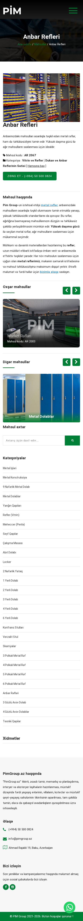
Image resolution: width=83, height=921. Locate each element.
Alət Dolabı (9, 552)
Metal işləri (9, 468)
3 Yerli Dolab (10, 599)
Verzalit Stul (10, 636)
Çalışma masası (13, 543)
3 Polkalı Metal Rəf (14, 655)
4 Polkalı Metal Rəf (14, 665)
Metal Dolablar (12, 496)
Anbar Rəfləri (11, 693)
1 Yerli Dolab (10, 580)
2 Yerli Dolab (10, 590)
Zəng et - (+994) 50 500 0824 (30, 176)
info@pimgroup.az (20, 838)
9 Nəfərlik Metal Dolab (16, 486)
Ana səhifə (24, 44)
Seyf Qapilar (10, 533)
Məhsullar (40, 44)
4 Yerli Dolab (10, 608)
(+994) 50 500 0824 (20, 829)
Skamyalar (9, 646)
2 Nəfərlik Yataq (13, 571)
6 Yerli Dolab (10, 618)
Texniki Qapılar (12, 721)
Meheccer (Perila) (14, 524)
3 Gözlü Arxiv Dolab (14, 702)
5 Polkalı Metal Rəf (14, 674)
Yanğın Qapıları (12, 505)
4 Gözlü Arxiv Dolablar (16, 711)
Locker (7, 561)
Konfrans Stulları (13, 627)
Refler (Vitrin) (11, 514)
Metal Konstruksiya (15, 477)
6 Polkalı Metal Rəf (14, 683)
